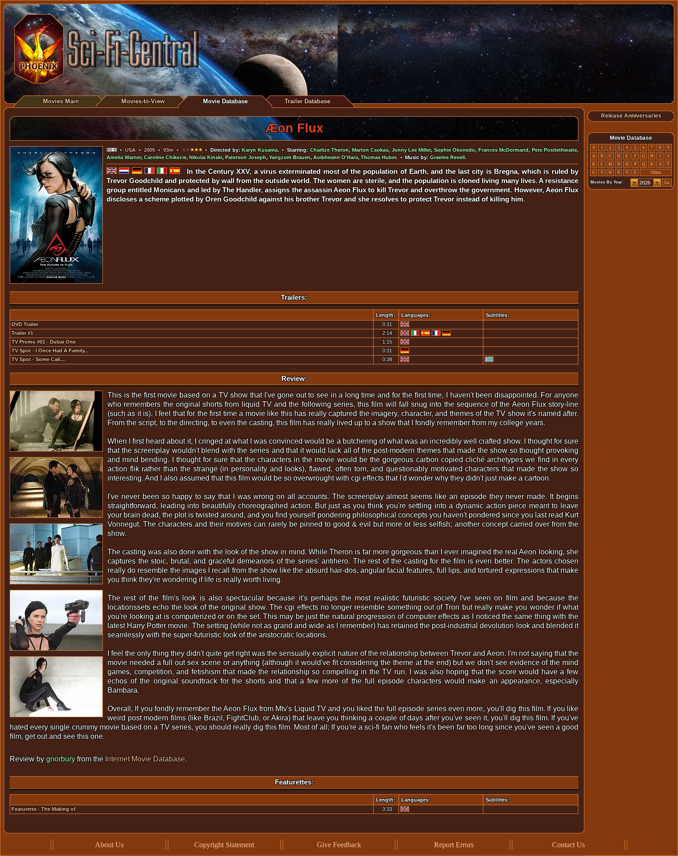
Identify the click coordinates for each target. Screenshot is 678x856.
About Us (109, 845)
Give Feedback (339, 845)
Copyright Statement (224, 845)
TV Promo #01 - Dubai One (44, 342)
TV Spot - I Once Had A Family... (50, 350)
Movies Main (61, 101)
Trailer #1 (22, 333)
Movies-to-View (143, 101)
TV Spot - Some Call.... (38, 359)
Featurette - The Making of (44, 809)
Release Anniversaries (631, 116)
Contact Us (568, 845)
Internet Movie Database (145, 759)
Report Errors (454, 845)
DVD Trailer (25, 324)
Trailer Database (307, 101)
